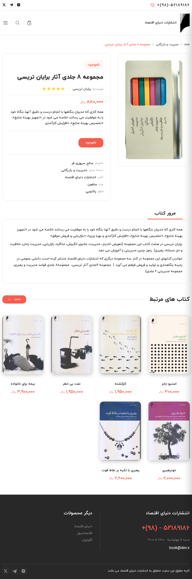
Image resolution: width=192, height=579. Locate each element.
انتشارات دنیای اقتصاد (80, 177)
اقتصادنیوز (84, 533)
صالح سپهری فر (82, 163)
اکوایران (87, 540)
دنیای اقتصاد (83, 526)
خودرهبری (169, 470)
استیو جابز (169, 384)
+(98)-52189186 (173, 5)
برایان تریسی (82, 89)
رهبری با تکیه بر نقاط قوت (120, 470)
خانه (187, 44)
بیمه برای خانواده (23, 384)
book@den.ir (179, 548)
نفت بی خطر (72, 384)
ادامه (17, 299)
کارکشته (120, 384)
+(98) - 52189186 (166, 528)
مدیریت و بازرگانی (167, 44)
